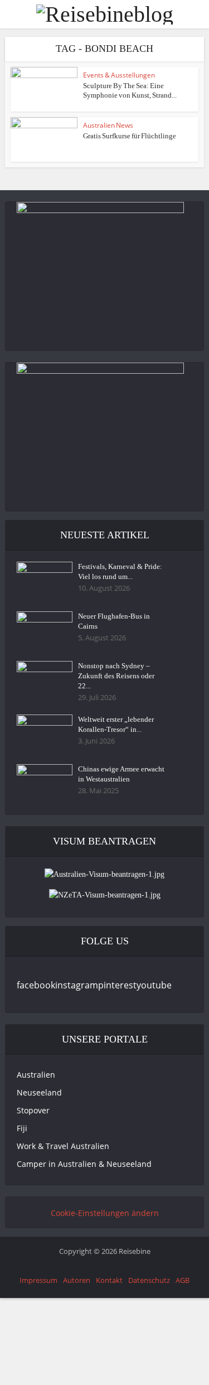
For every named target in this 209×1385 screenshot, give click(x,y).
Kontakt (109, 1280)
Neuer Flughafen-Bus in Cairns (114, 621)
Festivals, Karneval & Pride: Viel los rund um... (120, 571)
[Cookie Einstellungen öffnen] (83, 1378)
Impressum (38, 1280)
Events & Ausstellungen (119, 75)
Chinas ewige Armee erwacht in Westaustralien (121, 774)
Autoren (76, 1280)
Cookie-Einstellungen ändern (105, 1213)
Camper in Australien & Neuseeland (84, 1164)
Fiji (22, 1128)
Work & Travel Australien (63, 1146)
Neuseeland (39, 1092)
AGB (182, 1280)
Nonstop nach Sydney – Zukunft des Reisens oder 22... (116, 676)
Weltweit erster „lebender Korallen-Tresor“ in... (116, 724)
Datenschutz (149, 1280)
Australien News (108, 125)
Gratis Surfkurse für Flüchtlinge (129, 136)
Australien (36, 1074)
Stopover (33, 1110)
